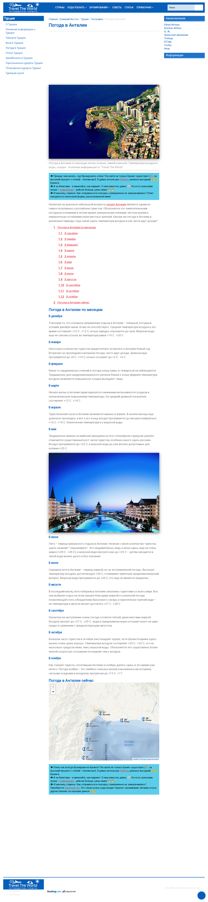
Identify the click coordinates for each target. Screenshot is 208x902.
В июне (66, 267)
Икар (167, 48)
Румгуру (124, 179)
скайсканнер (66, 189)
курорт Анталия (116, 204)
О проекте (15, 891)
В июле (66, 273)
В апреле (67, 256)
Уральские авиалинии (176, 34)
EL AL (167, 31)
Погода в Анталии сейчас (71, 302)
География (97, 19)
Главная (53, 19)
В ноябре (68, 296)
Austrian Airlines (173, 28)
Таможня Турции (16, 37)
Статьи (129, 7)
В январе (67, 239)
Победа (168, 38)
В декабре (68, 233)
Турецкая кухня (15, 73)
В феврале (68, 244)
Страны (59, 7)
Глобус (168, 45)
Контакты (15, 894)
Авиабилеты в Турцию (19, 57)
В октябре (68, 291)
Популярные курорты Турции (23, 68)
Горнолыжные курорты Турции (24, 62)
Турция (9, 18)
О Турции (11, 24)
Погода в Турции (16, 47)
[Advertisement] (104, 58)
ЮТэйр (168, 41)
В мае (65, 262)
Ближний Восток (69, 19)
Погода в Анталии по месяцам (75, 227)
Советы (116, 7)
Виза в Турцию (14, 42)
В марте (66, 250)
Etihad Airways (172, 24)
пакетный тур (72, 787)
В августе (67, 279)
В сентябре (69, 285)
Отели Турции (14, 52)
